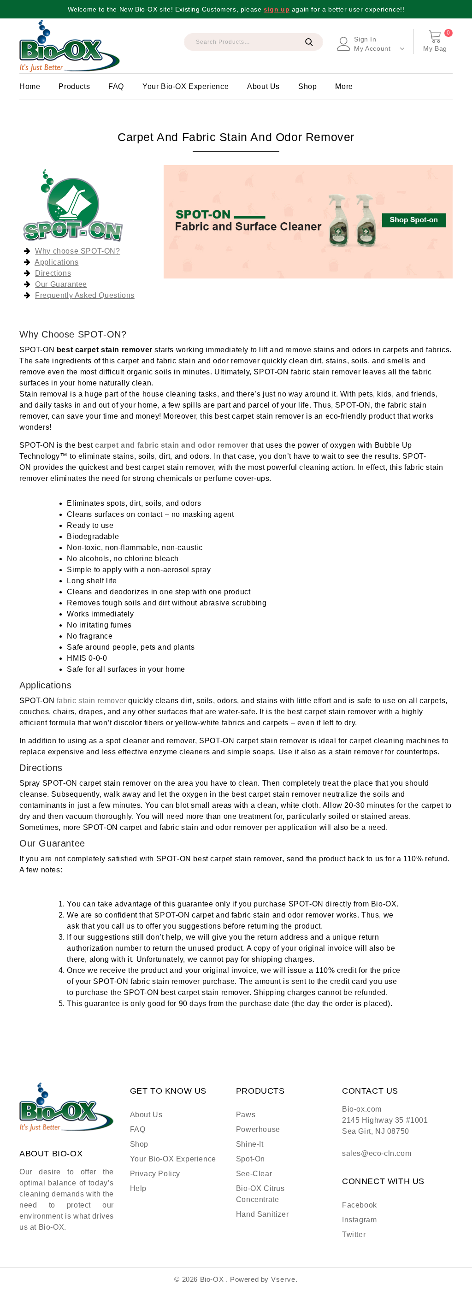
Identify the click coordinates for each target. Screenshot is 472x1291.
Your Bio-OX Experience (185, 86)
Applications (56, 262)
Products (74, 86)
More (344, 86)
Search (309, 42)
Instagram (359, 1220)
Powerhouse (258, 1129)
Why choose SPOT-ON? (77, 251)
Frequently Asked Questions (85, 295)
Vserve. (284, 1279)
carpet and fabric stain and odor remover (171, 445)
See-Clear (254, 1174)
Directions (53, 273)
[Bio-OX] (69, 46)
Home (29, 86)
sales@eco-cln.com (376, 1153)
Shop (307, 86)
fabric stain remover (91, 701)
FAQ (116, 86)
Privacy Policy (155, 1174)
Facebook (359, 1205)
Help (138, 1188)
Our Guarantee (61, 284)
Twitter (354, 1234)
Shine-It (250, 1144)
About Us (263, 86)
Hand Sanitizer (262, 1214)
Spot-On (250, 1159)
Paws (245, 1115)
